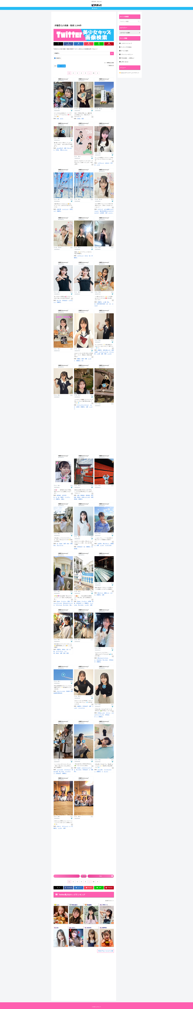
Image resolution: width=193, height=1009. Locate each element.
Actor (68, 543)
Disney (58, 601)
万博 (106, 213)
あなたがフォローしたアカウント (130, 72)
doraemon (99, 660)
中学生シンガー (101, 713)
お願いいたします (86, 497)
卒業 (58, 118)
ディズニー (63, 601)
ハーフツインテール (103, 352)
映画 (69, 601)
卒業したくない (63, 150)
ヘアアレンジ (101, 163)
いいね (63, 66)
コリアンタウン (59, 651)
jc (89, 769)
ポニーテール (60, 545)
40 (93, 73)
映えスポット (106, 543)
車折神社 (88, 495)
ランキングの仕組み (126, 47)
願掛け (78, 497)
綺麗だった (106, 593)
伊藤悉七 (58, 58)
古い (59, 66)
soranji (78, 767)
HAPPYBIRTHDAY (101, 303)
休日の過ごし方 (106, 350)
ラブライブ (100, 209)
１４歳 (98, 353)
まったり (106, 771)
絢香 (65, 148)
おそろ (61, 118)
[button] (138, 21)
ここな (98, 164)
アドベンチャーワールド (83, 405)
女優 (102, 353)
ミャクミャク (65, 209)
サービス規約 (124, 50)
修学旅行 (59, 495)
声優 (86, 358)
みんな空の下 (60, 148)
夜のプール (100, 593)
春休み (63, 649)
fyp (89, 255)
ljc (56, 497)
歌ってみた (66, 605)
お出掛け (100, 543)
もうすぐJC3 (108, 545)
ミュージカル (60, 769)
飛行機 (68, 691)
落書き (62, 497)
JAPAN (77, 406)
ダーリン (108, 713)
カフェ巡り (100, 769)
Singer (60, 543)
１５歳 (104, 302)
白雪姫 (89, 601)
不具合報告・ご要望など (127, 58)
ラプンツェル (59, 605)
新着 (55, 66)
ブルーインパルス (61, 691)
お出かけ (107, 163)
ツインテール (81, 708)
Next (101, 876)
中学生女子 (64, 300)
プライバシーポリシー (127, 54)
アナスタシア (67, 769)
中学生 (78, 118)
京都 (78, 495)
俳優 (82, 358)
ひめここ (59, 826)
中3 (82, 360)
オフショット (65, 826)
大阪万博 (59, 209)
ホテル (86, 255)
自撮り (62, 499)
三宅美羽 (102, 213)
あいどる (59, 300)
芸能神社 (82, 495)
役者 (64, 653)
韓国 (67, 653)
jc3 (107, 303)
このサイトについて (126, 43)
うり (110, 303)
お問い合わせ (124, 61)
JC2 (67, 649)
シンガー (109, 353)
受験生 (78, 358)
